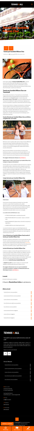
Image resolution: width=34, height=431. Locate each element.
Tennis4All (12, 54)
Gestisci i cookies (7, 423)
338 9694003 (23, 157)
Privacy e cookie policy (13, 425)
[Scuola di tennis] (17, 4)
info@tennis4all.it (7, 399)
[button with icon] (5, 353)
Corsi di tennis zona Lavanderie (10, 306)
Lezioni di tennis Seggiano (9, 314)
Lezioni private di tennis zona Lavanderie (12, 295)
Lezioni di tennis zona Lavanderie (11, 299)
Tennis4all (27, 242)
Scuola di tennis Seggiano (9, 317)
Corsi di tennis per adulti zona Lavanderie (12, 303)
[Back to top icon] (17, 419)
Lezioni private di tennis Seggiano (11, 310)
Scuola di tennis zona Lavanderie (10, 292)
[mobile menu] (32, 4)
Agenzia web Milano (16, 423)
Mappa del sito (22, 425)
